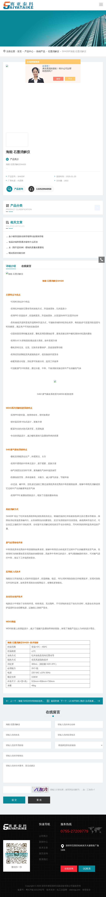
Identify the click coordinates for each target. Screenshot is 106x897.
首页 (19, 51)
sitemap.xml (74, 890)
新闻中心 (43, 842)
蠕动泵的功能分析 (17, 253)
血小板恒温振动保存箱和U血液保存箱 (26, 236)
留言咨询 (43, 853)
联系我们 (43, 859)
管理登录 (86, 890)
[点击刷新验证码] (40, 789)
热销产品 (40, 51)
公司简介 (43, 836)
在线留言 (26, 266)
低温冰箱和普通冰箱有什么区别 (23, 242)
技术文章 (43, 848)
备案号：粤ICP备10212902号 (31, 890)
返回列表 (55, 701)
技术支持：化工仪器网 (56, 890)
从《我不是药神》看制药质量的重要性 (26, 247)
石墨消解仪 (53, 51)
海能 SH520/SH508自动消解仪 (32, 701)
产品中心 (29, 51)
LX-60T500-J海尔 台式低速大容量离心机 (87, 701)
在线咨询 (68, 868)
